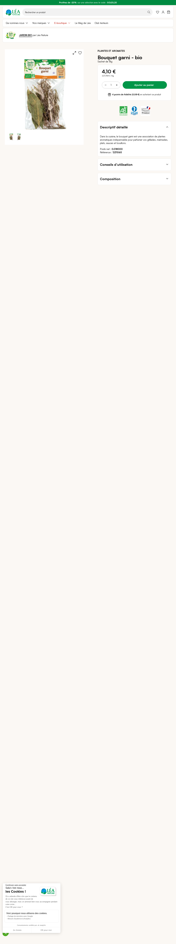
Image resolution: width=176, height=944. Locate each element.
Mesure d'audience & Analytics (19, 919)
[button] (19, 137)
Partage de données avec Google (20, 916)
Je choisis (17, 930)
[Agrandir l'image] (74, 53)
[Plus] (117, 85)
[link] (157, 12)
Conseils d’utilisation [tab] (116, 164)
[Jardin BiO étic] (11, 35)
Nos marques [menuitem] (39, 23)
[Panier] (168, 12)
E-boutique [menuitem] (60, 23)
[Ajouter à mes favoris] (80, 53)
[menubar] (88, 23)
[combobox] (87, 12)
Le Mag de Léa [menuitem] (83, 23)
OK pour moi (46, 930)
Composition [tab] (110, 179)
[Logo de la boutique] (13, 12)
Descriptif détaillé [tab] (114, 127)
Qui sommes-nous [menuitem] (15, 23)
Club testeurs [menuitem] (101, 23)
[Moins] (106, 85)
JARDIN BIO (25, 35)
